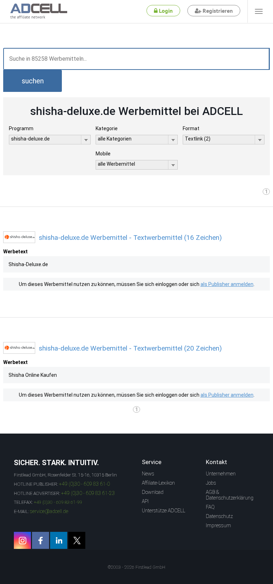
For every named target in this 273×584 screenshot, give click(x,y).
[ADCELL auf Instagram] (22, 540)
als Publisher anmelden (226, 284)
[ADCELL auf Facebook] (40, 540)
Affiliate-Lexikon (158, 483)
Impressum (218, 525)
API (145, 501)
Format (191, 128)
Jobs (211, 483)
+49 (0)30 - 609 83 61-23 (88, 493)
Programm (21, 128)
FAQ (210, 507)
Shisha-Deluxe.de (28, 264)
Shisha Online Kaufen (33, 375)
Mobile (103, 153)
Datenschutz (219, 516)
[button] (32, 81)
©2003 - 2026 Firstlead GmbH (136, 567)
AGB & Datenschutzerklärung (229, 495)
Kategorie (107, 128)
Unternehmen (221, 473)
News (148, 473)
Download (153, 492)
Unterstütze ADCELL (163, 510)
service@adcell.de (49, 511)
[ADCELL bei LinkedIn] (58, 540)
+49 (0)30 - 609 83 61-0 (84, 484)
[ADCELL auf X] (76, 540)
